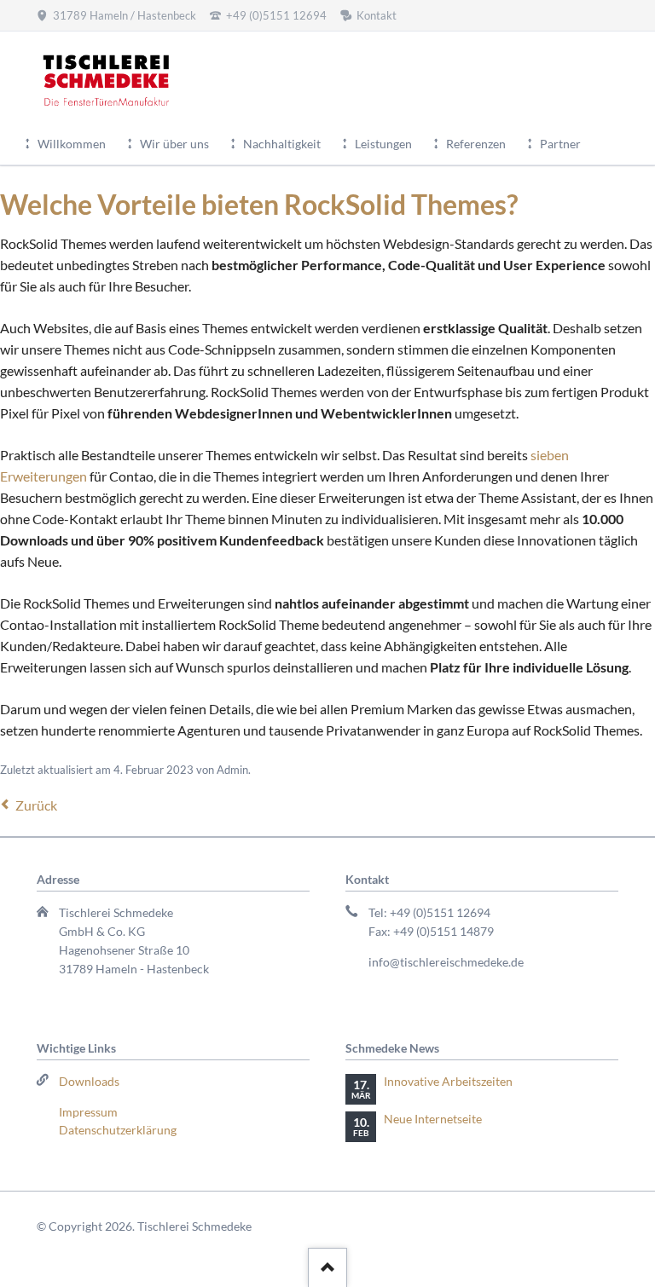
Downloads (89, 1081)
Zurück (36, 805)
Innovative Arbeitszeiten (448, 1081)
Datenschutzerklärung (118, 1130)
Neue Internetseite (433, 1118)
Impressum (88, 1112)
